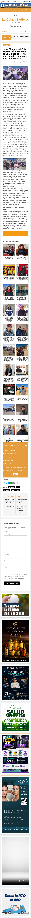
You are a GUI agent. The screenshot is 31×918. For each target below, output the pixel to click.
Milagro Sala (15, 490)
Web (5, 568)
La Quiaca (6, 490)
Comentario (8, 534)
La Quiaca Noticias (15, 19)
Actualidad (6, 45)
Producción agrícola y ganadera (13, 470)
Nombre (7, 554)
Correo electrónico (9, 561)
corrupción (11, 487)
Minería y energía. (9, 457)
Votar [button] (15, 474)
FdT (18, 487)
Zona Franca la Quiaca (11, 453)
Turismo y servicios (10, 460)
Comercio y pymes (10, 450)
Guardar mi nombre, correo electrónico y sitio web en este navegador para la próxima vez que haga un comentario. (15, 576)
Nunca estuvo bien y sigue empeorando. (15, 467)
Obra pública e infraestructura (13, 463)
